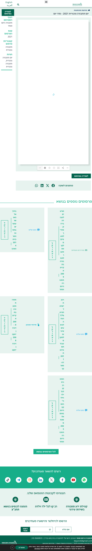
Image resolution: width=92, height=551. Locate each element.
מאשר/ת (22, 547)
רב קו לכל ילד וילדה (46, 506)
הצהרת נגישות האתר (64, 543)
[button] (46, 2)
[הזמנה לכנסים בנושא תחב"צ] (15, 499)
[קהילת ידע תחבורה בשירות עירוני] (76, 499)
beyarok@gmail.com (83, 541)
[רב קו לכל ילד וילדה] (46, 499)
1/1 (40, 168)
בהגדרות (37, 549)
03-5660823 (37, 538)
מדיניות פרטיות (48, 543)
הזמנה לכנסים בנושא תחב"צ (15, 508)
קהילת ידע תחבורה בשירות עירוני (76, 508)
